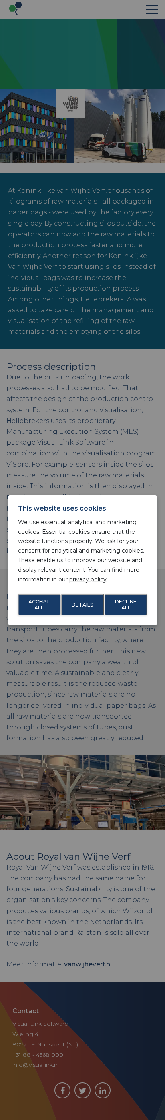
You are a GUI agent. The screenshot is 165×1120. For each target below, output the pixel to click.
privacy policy (88, 579)
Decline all (126, 605)
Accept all (39, 605)
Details (82, 604)
